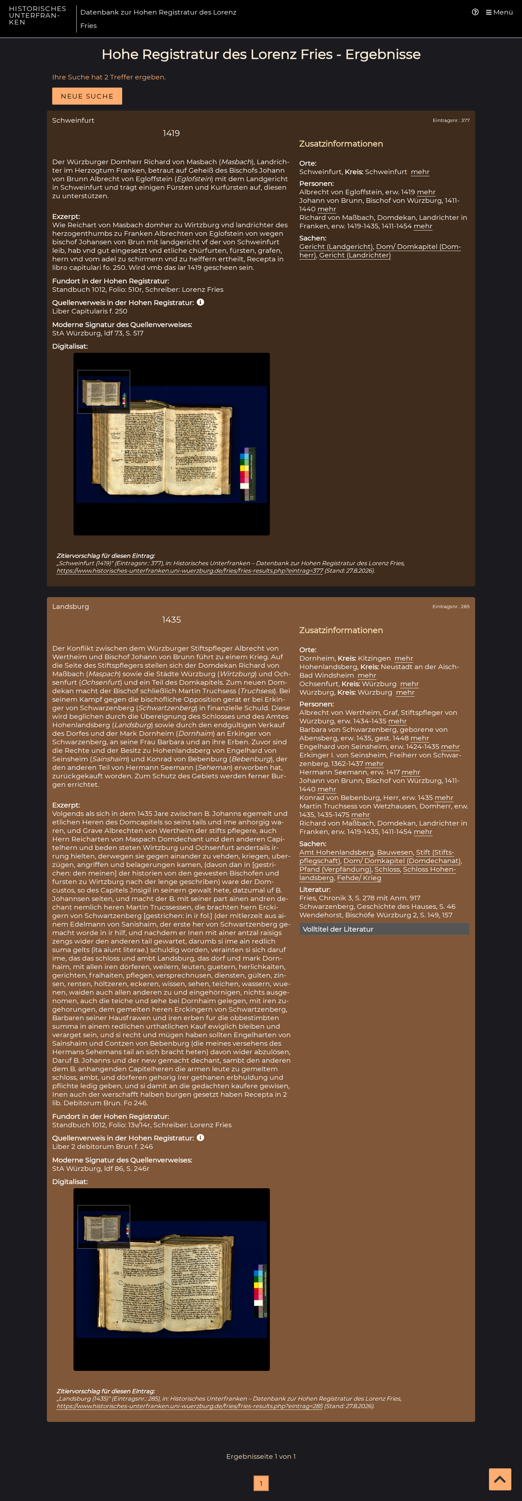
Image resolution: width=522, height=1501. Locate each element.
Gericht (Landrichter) (355, 255)
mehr (420, 171)
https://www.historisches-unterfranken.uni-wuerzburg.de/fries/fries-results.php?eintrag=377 (189, 570)
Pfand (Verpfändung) (335, 869)
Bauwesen (395, 852)
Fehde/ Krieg (359, 877)
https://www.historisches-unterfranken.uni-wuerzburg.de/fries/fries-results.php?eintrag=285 (189, 1406)
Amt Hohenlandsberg (336, 852)
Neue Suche (87, 96)
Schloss (387, 869)
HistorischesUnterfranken (37, 15)
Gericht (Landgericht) (336, 246)
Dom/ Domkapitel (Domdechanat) (402, 860)
